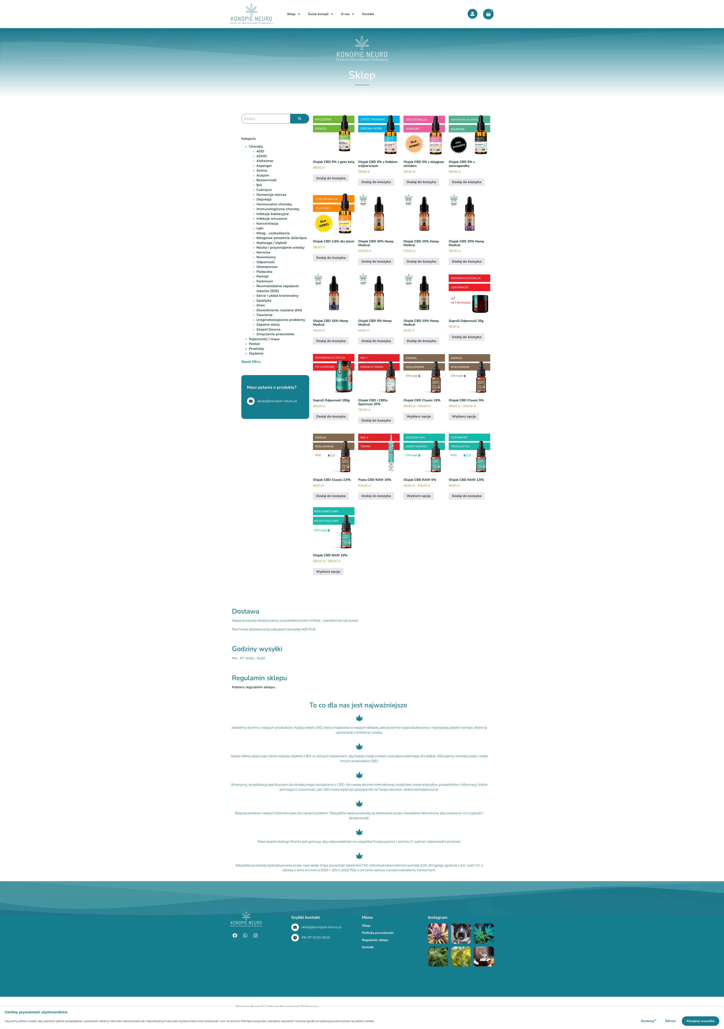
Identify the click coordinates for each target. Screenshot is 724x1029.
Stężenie (256, 353)
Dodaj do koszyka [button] (331, 178)
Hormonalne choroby (274, 204)
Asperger (264, 166)
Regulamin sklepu (375, 940)
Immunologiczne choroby (278, 209)
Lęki (259, 228)
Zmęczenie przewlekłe (275, 334)
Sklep (291, 14)
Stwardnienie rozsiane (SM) (279, 310)
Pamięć (262, 276)
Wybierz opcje (419, 416)
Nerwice (263, 252)
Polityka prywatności (378, 933)
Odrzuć (670, 1021)
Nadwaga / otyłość (271, 243)
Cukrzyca (264, 190)
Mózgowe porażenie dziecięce (281, 238)
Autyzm (262, 175)
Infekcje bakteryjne (272, 214)
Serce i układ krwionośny (277, 296)
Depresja (263, 199)
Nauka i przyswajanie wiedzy (280, 247)
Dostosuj (647, 1021)
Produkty (256, 349)
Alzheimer (265, 161)
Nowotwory (266, 257)
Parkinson (264, 281)
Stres (260, 305)
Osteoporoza (267, 267)
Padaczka (264, 272)
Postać (254, 344)
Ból (259, 185)
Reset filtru (251, 362)
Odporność (265, 262)
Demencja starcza (271, 195)
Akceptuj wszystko (700, 1021)
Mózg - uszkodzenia (273, 233)
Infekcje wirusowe (271, 218)
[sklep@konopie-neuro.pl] (295, 927)
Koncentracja (267, 223)
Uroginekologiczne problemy (280, 320)
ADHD (261, 156)
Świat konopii (318, 14)
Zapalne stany (268, 324)
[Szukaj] (299, 118)
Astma (261, 170)
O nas (345, 14)
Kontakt (368, 14)
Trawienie (264, 315)
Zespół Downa (268, 329)
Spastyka (263, 300)
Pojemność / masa (264, 339)
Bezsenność (266, 180)
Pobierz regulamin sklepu (253, 687)
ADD (260, 151)
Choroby (256, 146)
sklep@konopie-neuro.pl (321, 927)
